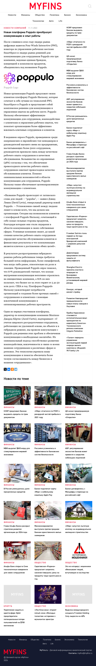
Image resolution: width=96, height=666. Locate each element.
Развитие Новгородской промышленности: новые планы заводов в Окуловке (77, 302)
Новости (12, 15)
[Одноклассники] (12, 369)
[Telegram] (15, 369)
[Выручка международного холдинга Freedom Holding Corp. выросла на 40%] (78, 603)
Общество (40, 15)
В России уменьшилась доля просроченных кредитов (76, 119)
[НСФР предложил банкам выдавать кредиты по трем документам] (17, 404)
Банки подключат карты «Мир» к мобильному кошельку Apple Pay (76, 132)
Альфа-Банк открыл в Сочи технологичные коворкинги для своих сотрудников (76, 206)
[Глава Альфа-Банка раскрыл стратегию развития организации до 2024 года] (17, 519)
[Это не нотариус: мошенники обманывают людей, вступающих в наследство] (78, 560)
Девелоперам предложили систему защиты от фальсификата (76, 257)
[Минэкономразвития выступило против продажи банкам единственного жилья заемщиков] (48, 519)
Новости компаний (15, 28)
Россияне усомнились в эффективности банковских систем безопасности (77, 89)
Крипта (8, 606)
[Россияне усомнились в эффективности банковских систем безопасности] (48, 442)
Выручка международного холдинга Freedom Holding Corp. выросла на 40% (77, 613)
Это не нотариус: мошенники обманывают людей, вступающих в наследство (78, 570)
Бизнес (67, 15)
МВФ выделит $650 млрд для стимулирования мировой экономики (75, 75)
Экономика (81, 15)
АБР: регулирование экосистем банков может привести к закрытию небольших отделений (76, 104)
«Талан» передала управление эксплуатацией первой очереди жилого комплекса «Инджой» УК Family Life (76, 344)
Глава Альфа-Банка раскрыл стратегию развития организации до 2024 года (76, 158)
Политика (54, 15)
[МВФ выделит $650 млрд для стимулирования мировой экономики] (17, 442)
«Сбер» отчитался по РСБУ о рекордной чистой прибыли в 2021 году (76, 46)
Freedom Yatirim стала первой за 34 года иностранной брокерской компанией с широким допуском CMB (76, 240)
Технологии (38, 21)
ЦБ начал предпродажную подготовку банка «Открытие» (74, 60)
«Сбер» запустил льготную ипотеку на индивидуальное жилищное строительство (75, 190)
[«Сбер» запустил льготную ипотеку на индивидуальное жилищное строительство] (78, 519)
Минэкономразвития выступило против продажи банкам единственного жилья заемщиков (76, 173)
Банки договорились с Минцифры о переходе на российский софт (76, 145)
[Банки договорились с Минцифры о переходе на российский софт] (78, 482)
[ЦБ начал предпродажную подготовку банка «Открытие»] (78, 404)
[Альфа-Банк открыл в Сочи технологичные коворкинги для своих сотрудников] (17, 560)
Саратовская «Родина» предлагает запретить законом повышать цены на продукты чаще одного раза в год (77, 222)
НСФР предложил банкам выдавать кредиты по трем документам (74, 32)
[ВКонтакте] (8, 369)
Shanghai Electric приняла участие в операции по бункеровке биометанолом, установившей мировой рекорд (76, 275)
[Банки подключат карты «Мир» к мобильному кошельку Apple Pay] (48, 482)
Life (60, 21)
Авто (51, 21)
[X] (5, 369)
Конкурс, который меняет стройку (74, 291)
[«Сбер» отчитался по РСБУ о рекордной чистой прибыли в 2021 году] (48, 404)
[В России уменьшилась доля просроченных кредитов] (17, 482)
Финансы (25, 15)
